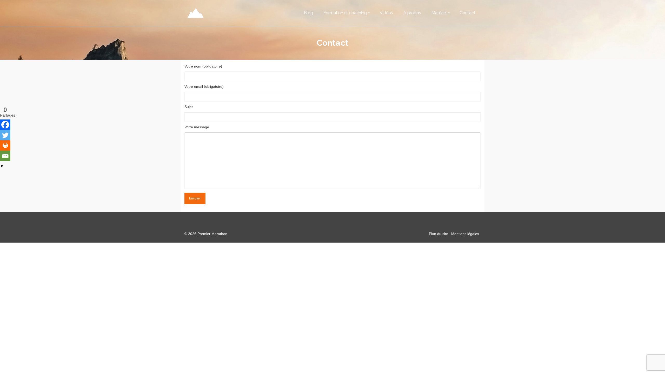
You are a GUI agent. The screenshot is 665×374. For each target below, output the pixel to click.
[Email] (5, 156)
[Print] (5, 145)
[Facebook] (5, 124)
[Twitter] (5, 135)
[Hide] (2, 166)
